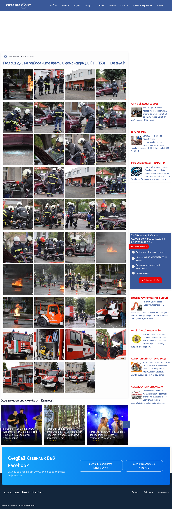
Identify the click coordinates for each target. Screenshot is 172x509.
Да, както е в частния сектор (150, 252)
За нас (135, 492)
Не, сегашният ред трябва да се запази (151, 258)
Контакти (163, 492)
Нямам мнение (143, 273)
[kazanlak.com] (33, 492)
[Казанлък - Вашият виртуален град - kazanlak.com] (18, 5)
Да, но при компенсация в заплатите (148, 266)
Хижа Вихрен (30, 505)
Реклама (148, 492)
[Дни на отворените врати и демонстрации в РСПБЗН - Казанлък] (18, 84)
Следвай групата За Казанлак (144, 465)
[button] (126, 424)
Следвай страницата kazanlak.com (100, 465)
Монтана (22, 505)
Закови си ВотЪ (151, 280)
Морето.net (14, 505)
